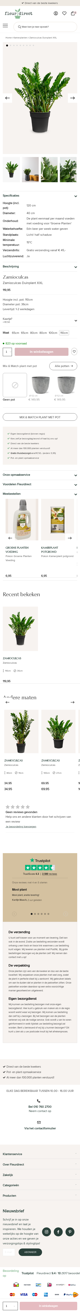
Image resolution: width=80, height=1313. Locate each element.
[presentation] (7, 98)
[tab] (40, 1155)
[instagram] (46, 1231)
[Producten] (55, 13)
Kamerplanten (21, 37)
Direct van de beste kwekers (41, 3)
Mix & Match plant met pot (20, 366)
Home (9, 37)
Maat (6, 332)
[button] (7, 45)
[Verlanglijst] (64, 13)
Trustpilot (28, 1273)
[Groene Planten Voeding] (22, 519)
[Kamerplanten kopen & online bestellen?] (18, 13)
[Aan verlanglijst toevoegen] (74, 351)
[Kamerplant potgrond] (57, 519)
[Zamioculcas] (20, 629)
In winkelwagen (48, 1306)
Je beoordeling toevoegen (21, 826)
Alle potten (62, 366)
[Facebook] (58, 1231)
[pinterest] (69, 1231)
